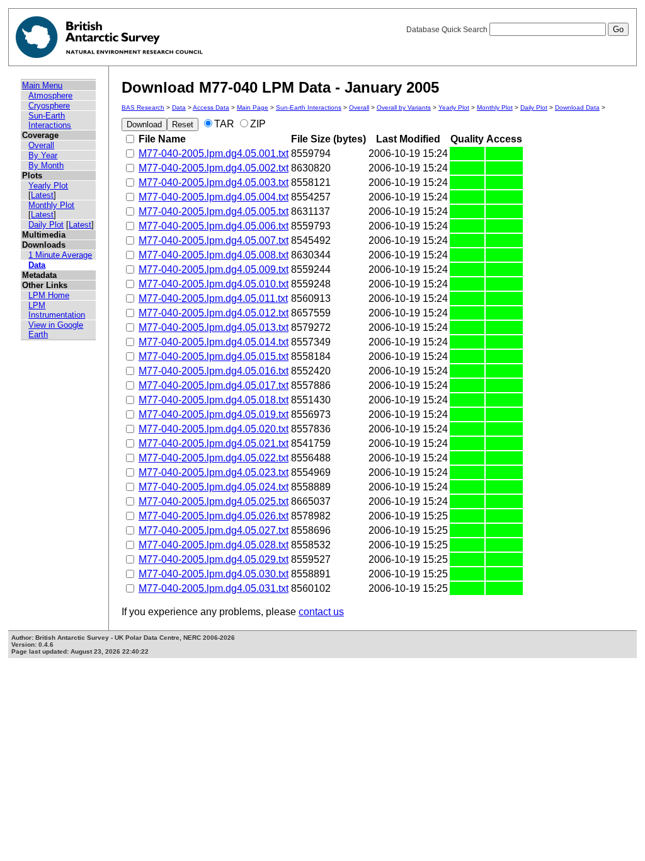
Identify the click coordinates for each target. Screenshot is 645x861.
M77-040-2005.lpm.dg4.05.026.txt (213, 516)
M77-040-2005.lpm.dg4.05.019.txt (213, 414)
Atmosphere (50, 95)
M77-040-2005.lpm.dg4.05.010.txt (213, 284)
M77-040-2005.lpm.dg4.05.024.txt (213, 487)
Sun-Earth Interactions (49, 120)
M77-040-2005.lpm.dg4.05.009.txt (213, 269)
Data (36, 265)
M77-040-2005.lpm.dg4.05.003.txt (213, 182)
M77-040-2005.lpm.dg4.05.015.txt (213, 356)
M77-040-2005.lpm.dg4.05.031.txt (213, 588)
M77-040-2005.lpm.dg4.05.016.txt (213, 371)
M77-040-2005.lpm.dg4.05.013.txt (213, 327)
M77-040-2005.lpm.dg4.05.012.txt (213, 313)
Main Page (252, 107)
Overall (41, 145)
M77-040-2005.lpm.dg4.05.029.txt (213, 559)
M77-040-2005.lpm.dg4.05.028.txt (213, 545)
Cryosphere (49, 105)
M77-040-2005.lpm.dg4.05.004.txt (213, 197)
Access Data (211, 107)
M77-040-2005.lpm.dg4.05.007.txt (213, 240)
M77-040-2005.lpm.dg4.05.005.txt (213, 211)
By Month (46, 165)
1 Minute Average (60, 255)
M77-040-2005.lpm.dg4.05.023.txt (213, 472)
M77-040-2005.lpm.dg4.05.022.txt (213, 458)
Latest (42, 195)
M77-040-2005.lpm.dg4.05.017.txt (213, 385)
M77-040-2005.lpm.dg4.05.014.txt (213, 342)
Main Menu (42, 85)
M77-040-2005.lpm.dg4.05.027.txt (213, 530)
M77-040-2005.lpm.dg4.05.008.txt (213, 255)
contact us (321, 611)
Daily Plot (46, 224)
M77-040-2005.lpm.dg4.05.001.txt (213, 153)
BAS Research (143, 107)
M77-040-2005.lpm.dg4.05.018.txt (213, 400)
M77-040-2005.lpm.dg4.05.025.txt (213, 501)
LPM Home (48, 295)
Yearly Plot (48, 185)
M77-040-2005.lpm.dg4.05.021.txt (213, 443)
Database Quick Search (447, 29)
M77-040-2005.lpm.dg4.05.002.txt (213, 168)
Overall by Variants (404, 107)
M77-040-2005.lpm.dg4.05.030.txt (213, 574)
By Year (42, 155)
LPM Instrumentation (56, 310)
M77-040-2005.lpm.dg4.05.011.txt (213, 298)
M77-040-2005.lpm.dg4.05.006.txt (213, 226)
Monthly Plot (51, 205)
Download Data (577, 107)
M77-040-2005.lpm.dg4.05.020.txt (213, 429)
